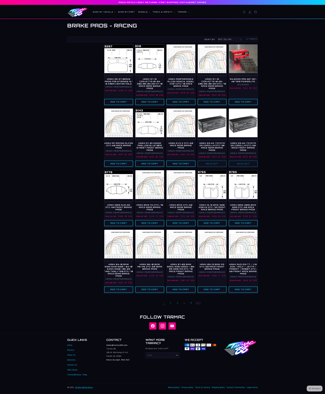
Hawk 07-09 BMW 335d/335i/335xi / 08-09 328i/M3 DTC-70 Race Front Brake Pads (181, 269)
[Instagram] (162, 326)
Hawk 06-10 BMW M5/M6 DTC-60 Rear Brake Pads (149, 266)
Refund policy (174, 387)
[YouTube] (172, 326)
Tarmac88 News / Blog (77, 374)
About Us (71, 355)
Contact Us (72, 365)
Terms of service (202, 387)
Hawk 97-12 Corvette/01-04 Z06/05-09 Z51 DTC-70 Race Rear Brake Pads (212, 83)
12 (191, 303)
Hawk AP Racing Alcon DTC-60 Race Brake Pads (118, 145)
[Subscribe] (177, 355)
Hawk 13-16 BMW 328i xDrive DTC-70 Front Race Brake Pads (212, 207)
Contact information (236, 387)
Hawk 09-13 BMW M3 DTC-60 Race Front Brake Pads (212, 266)
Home (69, 345)
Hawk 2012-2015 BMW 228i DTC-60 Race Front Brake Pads (243, 207)
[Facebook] (152, 326)
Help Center (72, 370)
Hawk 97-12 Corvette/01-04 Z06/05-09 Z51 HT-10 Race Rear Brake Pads (150, 83)
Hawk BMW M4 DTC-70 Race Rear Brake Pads (149, 207)
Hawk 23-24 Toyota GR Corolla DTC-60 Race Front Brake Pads (243, 146)
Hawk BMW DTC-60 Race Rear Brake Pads (180, 207)
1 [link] (163, 303)
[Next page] (198, 303)
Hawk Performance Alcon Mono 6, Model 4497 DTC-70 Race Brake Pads (180, 82)
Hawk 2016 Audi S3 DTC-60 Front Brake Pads (118, 207)
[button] (104, 12)
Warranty (71, 360)
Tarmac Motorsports (84, 387)
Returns (70, 350)
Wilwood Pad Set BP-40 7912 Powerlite (243, 80)
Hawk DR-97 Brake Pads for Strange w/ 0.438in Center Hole (119, 81)
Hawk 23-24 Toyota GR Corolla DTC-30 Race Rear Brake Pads (212, 146)
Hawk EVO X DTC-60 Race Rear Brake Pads (181, 145)
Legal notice (252, 387)
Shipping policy (218, 387)
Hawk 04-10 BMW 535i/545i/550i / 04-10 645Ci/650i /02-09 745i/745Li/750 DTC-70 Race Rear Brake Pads (118, 270)
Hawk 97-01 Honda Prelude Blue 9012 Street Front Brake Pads (149, 146)
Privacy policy (187, 387)
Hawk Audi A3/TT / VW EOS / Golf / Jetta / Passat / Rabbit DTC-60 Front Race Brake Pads (243, 269)
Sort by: (210, 39)
